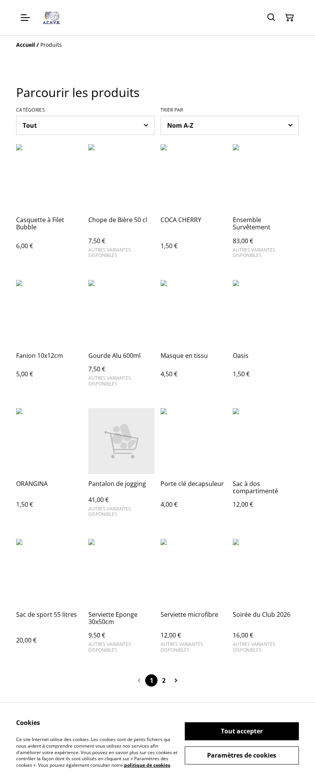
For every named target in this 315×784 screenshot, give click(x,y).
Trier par (172, 110)
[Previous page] (139, 680)
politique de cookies (147, 765)
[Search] (271, 17)
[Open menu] (25, 17)
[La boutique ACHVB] (51, 17)
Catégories (30, 110)
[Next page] (176, 680)
